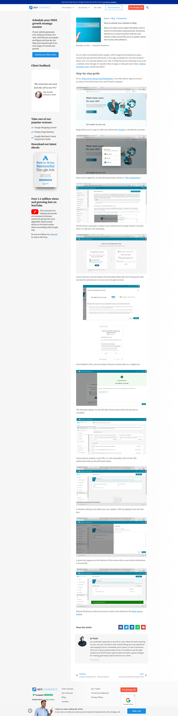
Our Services (82, 7)
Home (106, 18)
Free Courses (66, 7)
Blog (113, 18)
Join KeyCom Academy (110, 2)
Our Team (97, 7)
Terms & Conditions (100, 693)
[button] (120, 627)
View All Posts (95, 660)
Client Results (113, 7)
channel (53, 234)
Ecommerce (122, 18)
